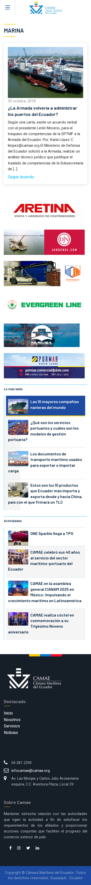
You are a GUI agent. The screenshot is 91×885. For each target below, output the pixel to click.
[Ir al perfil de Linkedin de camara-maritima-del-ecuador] (37, 848)
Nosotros (12, 720)
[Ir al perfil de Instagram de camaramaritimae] (19, 848)
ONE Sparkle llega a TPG (51, 533)
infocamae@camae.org (30, 770)
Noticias (11, 733)
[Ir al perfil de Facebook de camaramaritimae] (10, 848)
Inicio (8, 713)
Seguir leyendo (21, 177)
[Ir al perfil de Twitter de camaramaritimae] (28, 848)
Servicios (12, 726)
